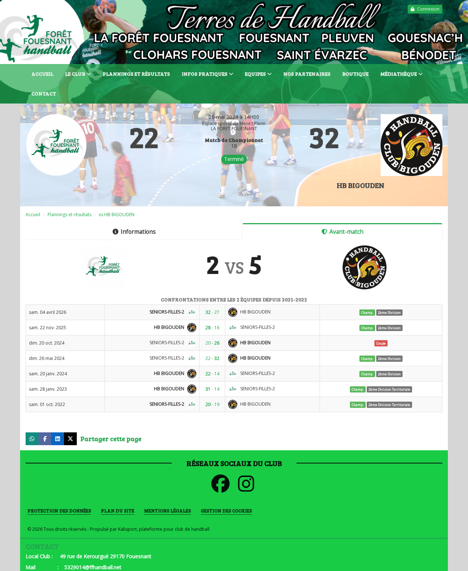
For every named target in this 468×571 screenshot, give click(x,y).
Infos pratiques (204, 73)
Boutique (355, 73)
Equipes (255, 73)
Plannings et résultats (136, 73)
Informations (138, 232)
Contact (43, 93)
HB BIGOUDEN (360, 185)
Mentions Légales (167, 510)
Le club (75, 73)
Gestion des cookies (226, 510)
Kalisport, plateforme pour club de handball (164, 529)
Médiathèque (398, 73)
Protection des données (59, 510)
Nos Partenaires (307, 73)
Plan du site (117, 510)
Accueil (42, 73)
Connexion (428, 9)
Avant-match (346, 232)
